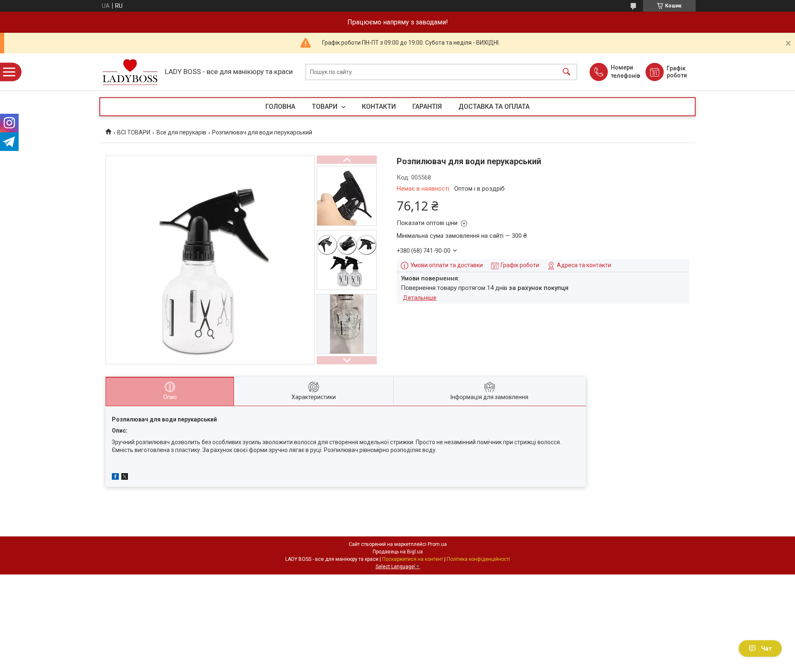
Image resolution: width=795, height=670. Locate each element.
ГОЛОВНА (280, 106)
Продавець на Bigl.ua (398, 552)
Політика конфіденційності (478, 559)
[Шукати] (566, 72)
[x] (124, 477)
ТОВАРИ (325, 106)
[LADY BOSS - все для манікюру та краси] (130, 72)
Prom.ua (437, 544)
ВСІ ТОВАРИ (133, 132)
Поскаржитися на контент (412, 559)
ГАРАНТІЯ (427, 106)
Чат (766, 648)
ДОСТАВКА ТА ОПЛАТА (494, 106)
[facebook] (115, 477)
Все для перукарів (181, 132)
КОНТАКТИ (379, 106)
